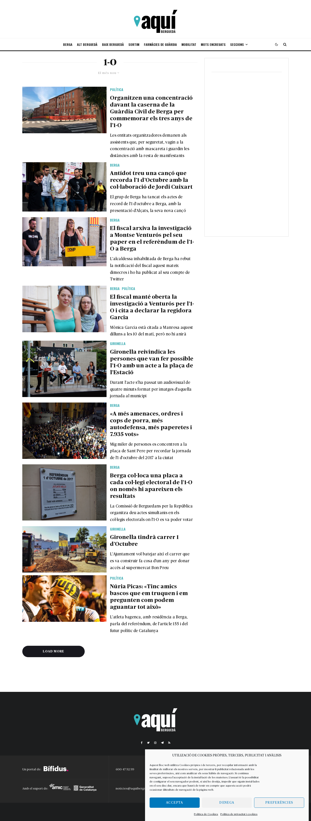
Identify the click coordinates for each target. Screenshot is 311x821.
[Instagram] (155, 742)
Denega (226, 802)
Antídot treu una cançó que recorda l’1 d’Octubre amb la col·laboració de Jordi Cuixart (151, 180)
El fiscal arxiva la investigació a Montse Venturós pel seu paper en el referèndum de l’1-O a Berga (152, 238)
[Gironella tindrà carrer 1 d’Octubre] (64, 549)
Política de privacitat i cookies (238, 814)
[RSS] (169, 742)
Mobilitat (188, 44)
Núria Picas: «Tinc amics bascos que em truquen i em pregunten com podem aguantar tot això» (149, 597)
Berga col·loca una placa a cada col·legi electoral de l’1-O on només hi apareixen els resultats (151, 486)
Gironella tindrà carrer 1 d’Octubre (144, 540)
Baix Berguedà (113, 44)
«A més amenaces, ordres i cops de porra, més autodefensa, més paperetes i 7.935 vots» (151, 424)
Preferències (279, 802)
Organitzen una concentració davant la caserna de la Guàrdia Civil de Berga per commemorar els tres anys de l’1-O (151, 111)
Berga (67, 44)
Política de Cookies (206, 814)
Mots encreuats (213, 44)
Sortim (133, 44)
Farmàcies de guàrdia (160, 44)
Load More (53, 651)
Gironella (117, 343)
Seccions (237, 44)
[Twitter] (148, 742)
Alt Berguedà (87, 44)
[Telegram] (162, 742)
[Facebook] (142, 742)
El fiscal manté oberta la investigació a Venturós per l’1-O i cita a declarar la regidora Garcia (152, 307)
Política (116, 89)
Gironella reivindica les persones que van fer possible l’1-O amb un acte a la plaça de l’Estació (151, 362)
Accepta (174, 802)
